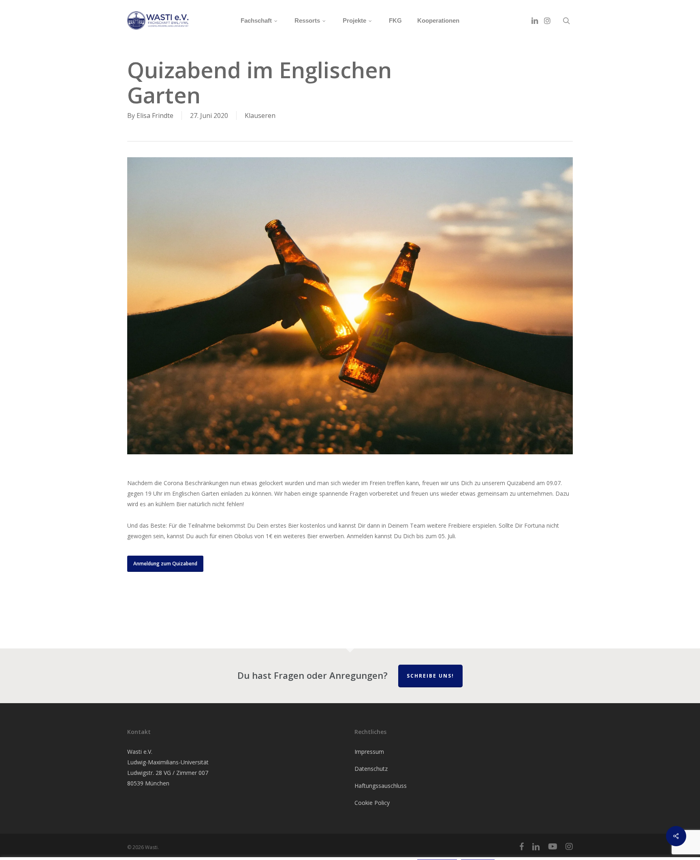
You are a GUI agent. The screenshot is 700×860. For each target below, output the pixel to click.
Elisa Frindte (155, 115)
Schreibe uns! (430, 675)
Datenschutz (371, 768)
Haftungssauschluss (380, 785)
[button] (165, 564)
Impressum (369, 751)
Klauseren (260, 115)
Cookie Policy (372, 803)
